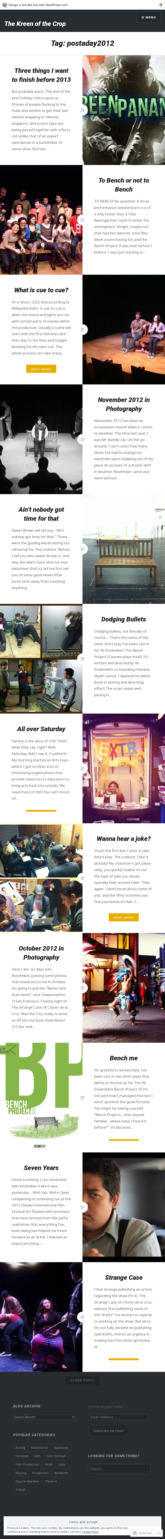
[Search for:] (119, 1469)
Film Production (27, 1464)
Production (40, 1473)
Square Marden (27, 1481)
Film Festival (55, 1456)
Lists (61, 1464)
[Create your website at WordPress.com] (82, 5)
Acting (20, 1447)
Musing (20, 1473)
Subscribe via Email (108, 1430)
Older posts (82, 1380)
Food (48, 1464)
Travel (20, 1489)
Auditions (61, 1447)
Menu (151, 17)
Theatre (50, 1481)
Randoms (61, 1473)
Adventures (39, 1447)
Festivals (22, 1456)
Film (37, 1456)
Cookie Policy (90, 1532)
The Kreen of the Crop (35, 23)
